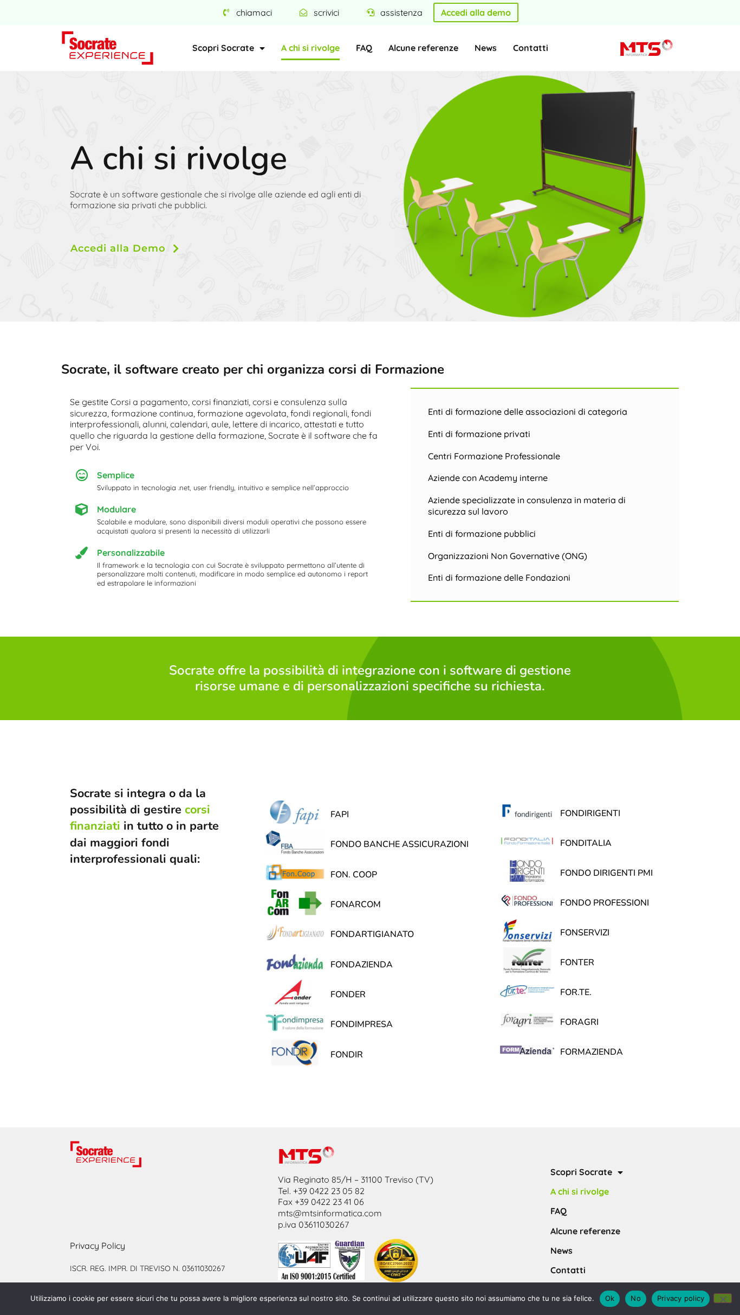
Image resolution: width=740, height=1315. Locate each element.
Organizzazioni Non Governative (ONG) (507, 555)
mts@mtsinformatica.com (330, 1213)
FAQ (364, 47)
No (636, 1298)
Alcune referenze (423, 47)
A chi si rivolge (310, 47)
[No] (722, 1298)
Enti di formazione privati (479, 433)
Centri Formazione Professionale (494, 456)
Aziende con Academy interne (488, 477)
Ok (610, 1298)
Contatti (530, 47)
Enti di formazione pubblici (482, 533)
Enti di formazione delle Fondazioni (499, 577)
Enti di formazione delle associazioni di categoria (527, 411)
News (486, 47)
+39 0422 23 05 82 (329, 1190)
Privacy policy (681, 1298)
